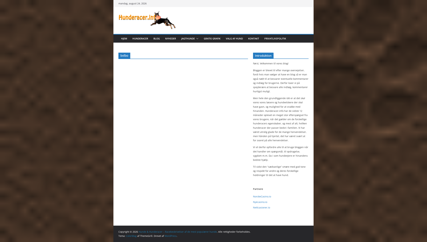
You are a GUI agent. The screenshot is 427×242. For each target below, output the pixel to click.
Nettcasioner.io (261, 207)
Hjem (124, 38)
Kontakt (253, 38)
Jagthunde (188, 38)
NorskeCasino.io (262, 196)
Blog (156, 38)
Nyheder (170, 38)
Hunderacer (140, 38)
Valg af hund (234, 38)
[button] (196, 38)
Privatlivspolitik (275, 38)
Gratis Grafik (212, 38)
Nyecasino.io (260, 202)
